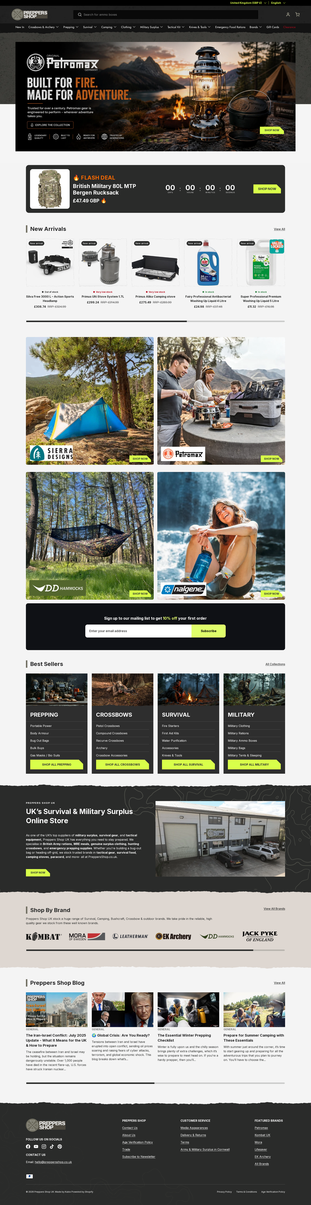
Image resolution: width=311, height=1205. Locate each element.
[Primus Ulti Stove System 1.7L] (103, 262)
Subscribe (209, 631)
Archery (101, 748)
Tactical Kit (174, 27)
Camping (106, 27)
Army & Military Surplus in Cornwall (205, 1149)
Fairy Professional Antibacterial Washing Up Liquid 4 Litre (208, 299)
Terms (185, 1142)
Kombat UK (262, 1135)
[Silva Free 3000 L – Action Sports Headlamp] (50, 262)
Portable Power (41, 726)
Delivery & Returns (193, 1135)
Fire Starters (170, 726)
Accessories (170, 748)
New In (19, 27)
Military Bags (236, 748)
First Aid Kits (170, 733)
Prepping (68, 27)
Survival (88, 27)
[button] (297, 14)
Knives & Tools (197, 27)
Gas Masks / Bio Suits (45, 755)
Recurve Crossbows (110, 740)
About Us (128, 1135)
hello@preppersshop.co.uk (53, 1162)
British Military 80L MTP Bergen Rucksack (104, 189)
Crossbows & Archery (41, 27)
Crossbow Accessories (111, 755)
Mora (258, 1142)
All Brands (262, 1164)
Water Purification (174, 740)
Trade (126, 1149)
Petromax (261, 1128)
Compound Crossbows (111, 733)
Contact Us (130, 1128)
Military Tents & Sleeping (245, 755)
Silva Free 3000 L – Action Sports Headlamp (50, 299)
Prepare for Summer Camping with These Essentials (254, 1038)
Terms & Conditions (246, 1191)
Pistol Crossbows (108, 726)
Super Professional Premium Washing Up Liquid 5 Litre (261, 299)
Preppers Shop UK (44, 1191)
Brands (254, 27)
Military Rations (238, 733)
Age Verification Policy (137, 1142)
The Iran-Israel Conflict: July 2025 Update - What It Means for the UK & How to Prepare (56, 1040)
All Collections (275, 664)
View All (279, 229)
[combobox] (166, 15)
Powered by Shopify (82, 1191)
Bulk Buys (37, 748)
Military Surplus (149, 27)
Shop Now (272, 130)
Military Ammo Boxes (242, 740)
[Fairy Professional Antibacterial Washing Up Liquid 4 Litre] (208, 262)
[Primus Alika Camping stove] (155, 262)
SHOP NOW (38, 872)
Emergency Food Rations (230, 27)
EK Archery (263, 1156)
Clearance (289, 27)
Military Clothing (239, 726)
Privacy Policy (224, 1191)
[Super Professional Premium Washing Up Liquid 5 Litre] (261, 262)
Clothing (126, 27)
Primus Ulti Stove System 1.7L (103, 296)
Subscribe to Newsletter (138, 1156)
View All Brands (274, 908)
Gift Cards (273, 27)
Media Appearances (194, 1128)
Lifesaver (261, 1149)
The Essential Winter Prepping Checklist (184, 1038)
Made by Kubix (63, 1191)
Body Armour (39, 733)
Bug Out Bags (39, 740)
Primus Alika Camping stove (155, 296)
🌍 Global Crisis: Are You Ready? (121, 1035)
